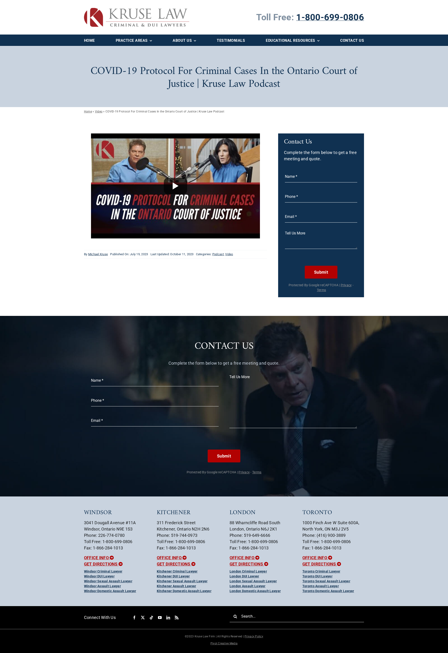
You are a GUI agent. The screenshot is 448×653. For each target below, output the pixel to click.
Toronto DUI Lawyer (317, 576)
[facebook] (134, 617)
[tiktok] (151, 617)
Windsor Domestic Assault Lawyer (110, 591)
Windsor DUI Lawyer (99, 576)
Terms (321, 290)
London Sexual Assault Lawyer (253, 581)
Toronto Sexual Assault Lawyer (326, 581)
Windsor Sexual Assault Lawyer (108, 581)
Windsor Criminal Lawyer (103, 571)
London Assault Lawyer (248, 586)
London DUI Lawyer (244, 576)
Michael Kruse (98, 254)
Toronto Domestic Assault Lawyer (328, 591)
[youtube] (160, 617)
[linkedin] (168, 617)
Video (98, 111)
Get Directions (101, 564)
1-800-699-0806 (330, 17)
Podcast (218, 254)
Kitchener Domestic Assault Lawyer (184, 591)
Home (88, 111)
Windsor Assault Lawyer (102, 586)
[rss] (176, 617)
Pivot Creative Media (224, 643)
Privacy (346, 285)
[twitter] (143, 617)
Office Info (97, 557)
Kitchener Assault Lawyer (176, 586)
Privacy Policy (254, 636)
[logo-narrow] (136, 9)
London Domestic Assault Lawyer (255, 591)
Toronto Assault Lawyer (320, 586)
